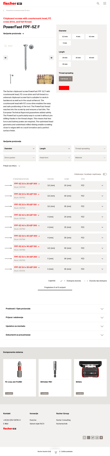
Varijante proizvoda (12, 33)
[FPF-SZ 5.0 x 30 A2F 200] (8, 258)
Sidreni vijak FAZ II (37, 424)
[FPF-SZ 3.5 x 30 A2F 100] (8, 195)
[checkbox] (105, 174)
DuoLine (33, 420)
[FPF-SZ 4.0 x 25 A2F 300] (8, 227)
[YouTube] (97, 437)
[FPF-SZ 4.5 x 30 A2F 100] (8, 248)
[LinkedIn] (88, 437)
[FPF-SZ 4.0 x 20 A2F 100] (8, 216)
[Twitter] (92, 437)
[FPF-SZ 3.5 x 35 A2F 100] (8, 206)
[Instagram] (84, 437)
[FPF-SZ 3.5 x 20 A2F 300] (8, 185)
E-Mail (5, 424)
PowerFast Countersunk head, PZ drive (18, 10)
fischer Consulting (63, 420)
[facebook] (101, 437)
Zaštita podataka (67, 451)
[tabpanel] (11, 79)
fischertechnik (61, 424)
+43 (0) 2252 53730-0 (12, 420)
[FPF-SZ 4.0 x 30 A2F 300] (8, 237)
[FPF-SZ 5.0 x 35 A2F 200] (8, 269)
